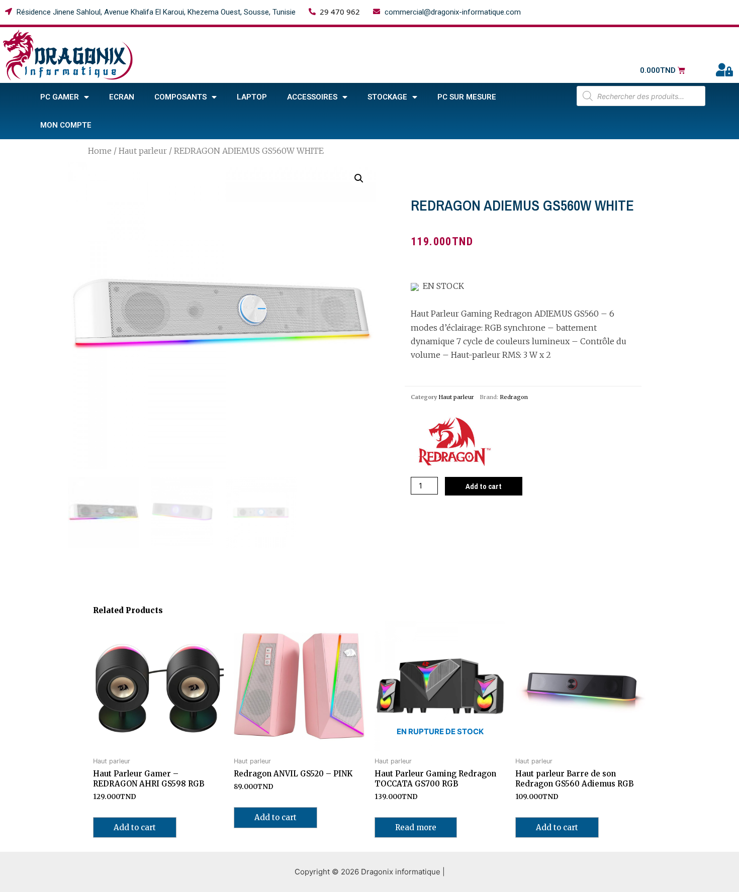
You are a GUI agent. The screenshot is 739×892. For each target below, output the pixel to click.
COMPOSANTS (180, 97)
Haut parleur (143, 151)
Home (100, 151)
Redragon (514, 397)
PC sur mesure (466, 97)
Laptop (252, 97)
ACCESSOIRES (312, 97)
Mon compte (65, 125)
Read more (415, 827)
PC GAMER (59, 97)
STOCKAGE (387, 97)
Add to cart (484, 486)
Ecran (121, 97)
